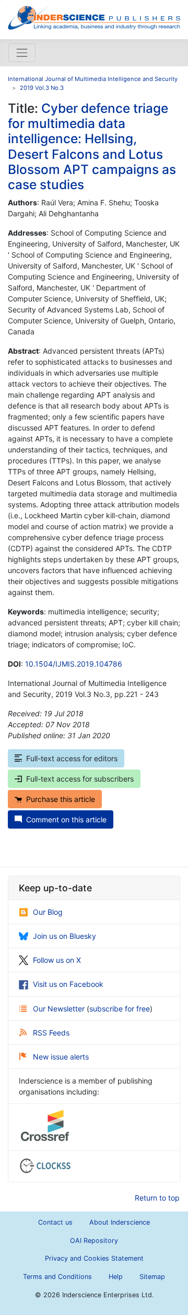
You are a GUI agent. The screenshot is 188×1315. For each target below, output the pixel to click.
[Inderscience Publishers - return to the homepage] (94, 15)
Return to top (157, 1197)
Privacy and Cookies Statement (94, 1258)
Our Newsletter (60, 1008)
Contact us (55, 1222)
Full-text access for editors (72, 758)
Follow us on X (57, 960)
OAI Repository (94, 1240)
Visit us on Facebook (68, 984)
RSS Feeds (51, 1032)
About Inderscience (119, 1222)
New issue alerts (61, 1056)
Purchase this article (60, 799)
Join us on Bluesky (64, 936)
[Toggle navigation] (22, 52)
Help (116, 1277)
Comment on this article (66, 819)
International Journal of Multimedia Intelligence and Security (93, 79)
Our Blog (48, 911)
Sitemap (152, 1277)
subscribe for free (119, 1008)
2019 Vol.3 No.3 (42, 87)
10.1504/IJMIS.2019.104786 (73, 663)
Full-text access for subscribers (80, 778)
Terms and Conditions (57, 1277)
